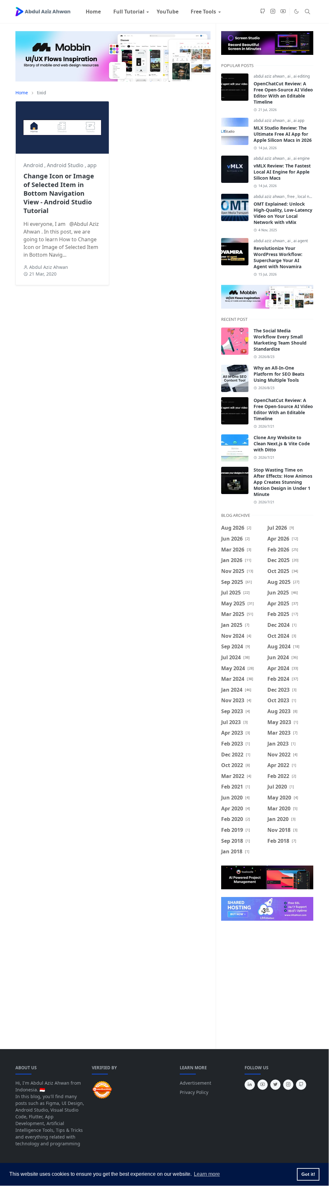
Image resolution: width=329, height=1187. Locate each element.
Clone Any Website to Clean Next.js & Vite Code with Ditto (282, 443)
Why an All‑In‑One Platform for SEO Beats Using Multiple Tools (279, 374)
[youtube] (283, 11)
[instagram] (273, 11)
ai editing (301, 76)
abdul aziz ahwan (269, 76)
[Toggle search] (307, 11)
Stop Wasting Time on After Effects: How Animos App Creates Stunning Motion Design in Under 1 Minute (283, 482)
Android (33, 165)
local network (309, 196)
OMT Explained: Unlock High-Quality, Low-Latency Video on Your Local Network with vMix (283, 213)
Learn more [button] (207, 1174)
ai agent (300, 240)
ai (289, 76)
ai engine (301, 158)
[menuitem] (93, 11)
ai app (298, 120)
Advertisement (195, 1083)
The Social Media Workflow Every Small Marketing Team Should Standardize (280, 340)
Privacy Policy (194, 1092)
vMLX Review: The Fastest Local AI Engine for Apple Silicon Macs (282, 172)
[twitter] (275, 1085)
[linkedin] (250, 1085)
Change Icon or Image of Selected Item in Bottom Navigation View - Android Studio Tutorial (58, 193)
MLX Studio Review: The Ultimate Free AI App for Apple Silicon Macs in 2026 (283, 134)
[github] (262, 11)
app (92, 165)
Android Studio (66, 165)
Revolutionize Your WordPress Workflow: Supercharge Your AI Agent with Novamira (278, 257)
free (291, 196)
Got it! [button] (308, 1174)
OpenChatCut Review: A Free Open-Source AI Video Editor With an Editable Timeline (283, 93)
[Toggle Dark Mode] (296, 11)
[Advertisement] (123, 353)
